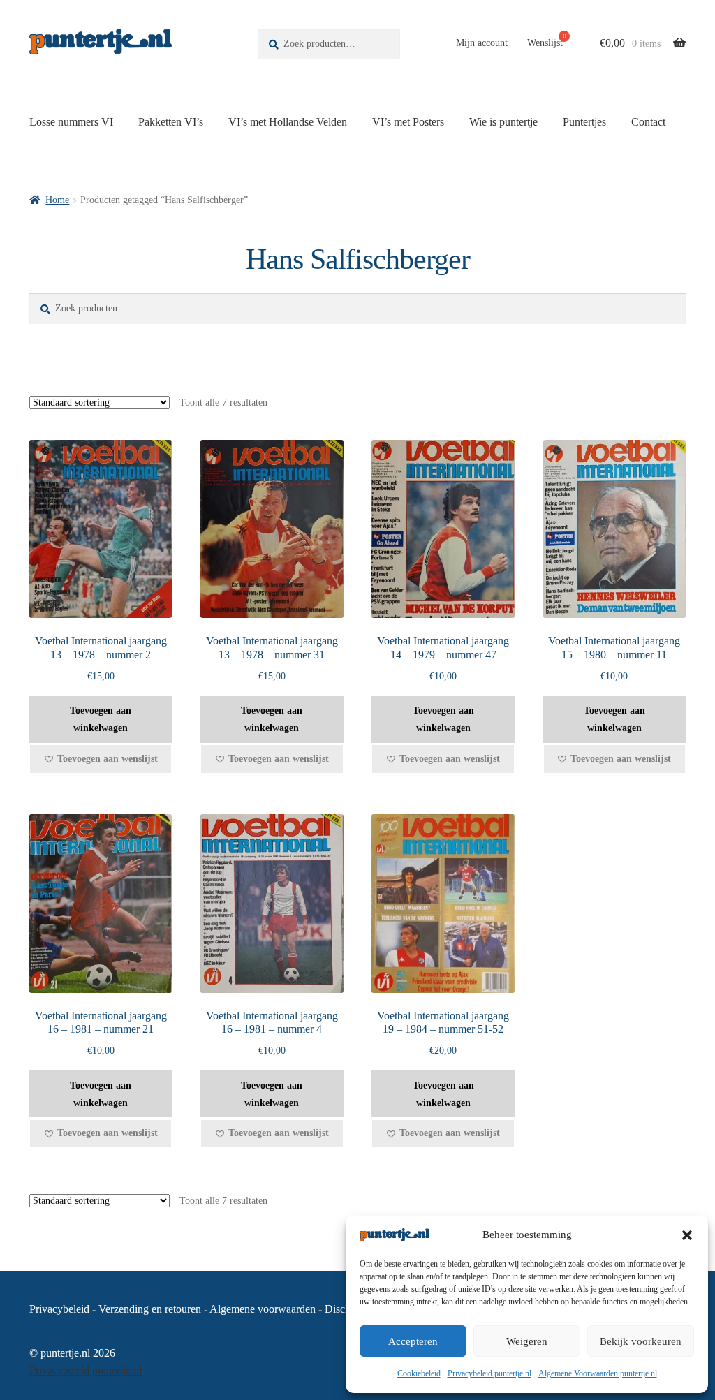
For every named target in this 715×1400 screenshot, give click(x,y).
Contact (648, 122)
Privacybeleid (59, 1309)
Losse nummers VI (71, 122)
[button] (687, 1235)
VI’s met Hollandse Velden (287, 122)
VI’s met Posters (408, 122)
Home (57, 200)
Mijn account (482, 43)
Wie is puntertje (503, 122)
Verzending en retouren (149, 1309)
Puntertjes (584, 122)
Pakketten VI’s (170, 122)
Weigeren (526, 1341)
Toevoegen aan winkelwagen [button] (100, 719)
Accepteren (413, 1341)
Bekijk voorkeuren (640, 1341)
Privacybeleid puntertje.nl (489, 1373)
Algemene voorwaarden (262, 1309)
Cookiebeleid (419, 1373)
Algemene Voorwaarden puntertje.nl (597, 1373)
